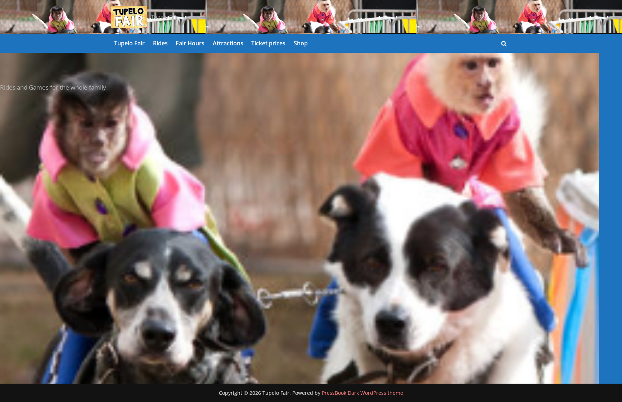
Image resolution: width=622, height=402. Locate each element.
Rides (160, 43)
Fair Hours (190, 43)
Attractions (228, 43)
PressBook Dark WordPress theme (362, 392)
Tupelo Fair (129, 43)
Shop (301, 43)
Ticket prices (268, 43)
